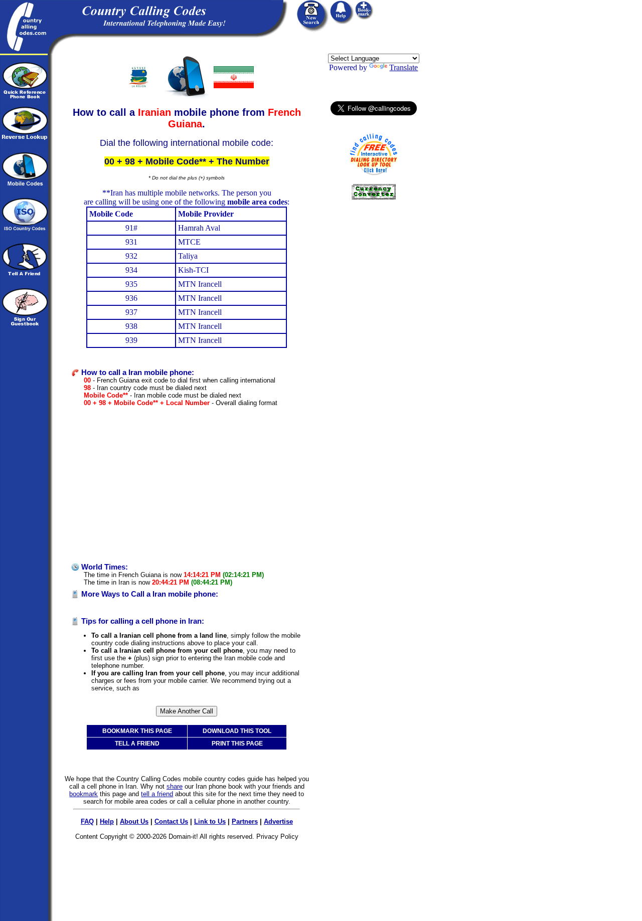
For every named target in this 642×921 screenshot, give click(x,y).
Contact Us (171, 821)
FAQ (87, 821)
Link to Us (210, 821)
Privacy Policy (277, 836)
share (175, 786)
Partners (245, 821)
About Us (134, 821)
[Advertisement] (186, 485)
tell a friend (157, 794)
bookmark (83, 794)
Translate (403, 67)
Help (107, 821)
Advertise (278, 821)
